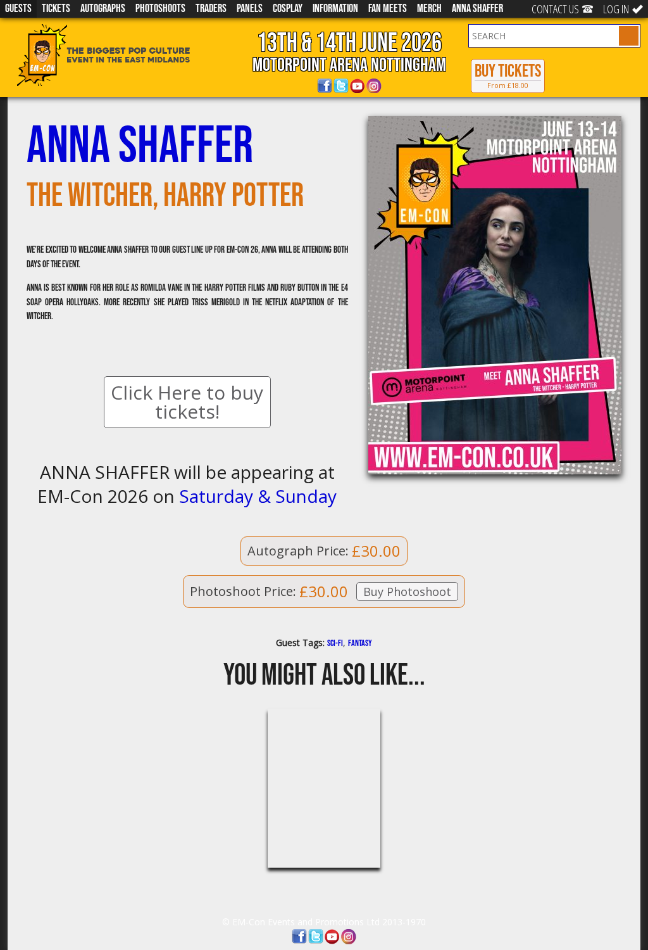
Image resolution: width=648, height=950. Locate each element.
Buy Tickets (508, 75)
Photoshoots (160, 8)
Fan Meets (387, 8)
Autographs (102, 8)
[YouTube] (357, 86)
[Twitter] (341, 86)
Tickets (56, 8)
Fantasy (360, 643)
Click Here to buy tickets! (187, 401)
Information (335, 8)
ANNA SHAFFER (477, 8)
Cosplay (287, 8)
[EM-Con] (121, 55)
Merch (429, 8)
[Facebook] (324, 86)
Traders (211, 8)
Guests (18, 8)
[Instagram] (374, 86)
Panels (250, 8)
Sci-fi (335, 643)
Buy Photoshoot (407, 591)
